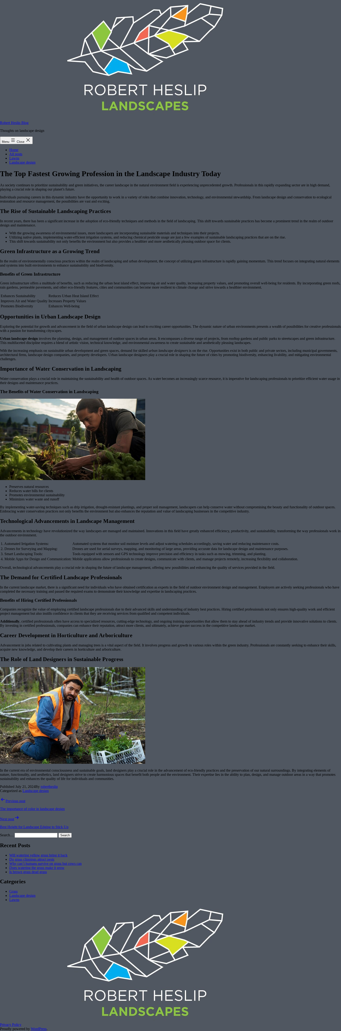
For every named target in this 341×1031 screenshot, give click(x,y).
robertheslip (49, 787)
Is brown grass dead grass (28, 872)
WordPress (39, 1029)
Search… (7, 835)
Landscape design (22, 162)
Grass (13, 891)
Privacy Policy (10, 1025)
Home (13, 150)
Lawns (14, 158)
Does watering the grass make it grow (36, 868)
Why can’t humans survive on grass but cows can (45, 864)
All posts (15, 154)
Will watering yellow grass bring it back (38, 855)
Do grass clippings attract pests (31, 859)
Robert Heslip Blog (14, 123)
